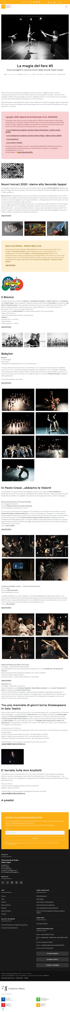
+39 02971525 (7, 868)
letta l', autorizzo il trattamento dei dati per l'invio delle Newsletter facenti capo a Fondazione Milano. (32, 843)
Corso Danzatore (12, 139)
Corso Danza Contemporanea (44, 902)
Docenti (3, 902)
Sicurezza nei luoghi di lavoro (9, 928)
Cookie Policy (19, 978)
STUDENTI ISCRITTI (52, 959)
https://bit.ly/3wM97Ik (25, 152)
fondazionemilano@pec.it (11, 872)
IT (65, 2)
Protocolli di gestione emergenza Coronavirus (14, 925)
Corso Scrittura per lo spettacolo (45, 905)
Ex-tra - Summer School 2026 (44, 948)
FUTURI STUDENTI (52, 953)
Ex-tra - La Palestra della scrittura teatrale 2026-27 (50, 945)
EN (68, 2)
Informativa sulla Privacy (16, 842)
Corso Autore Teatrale (14, 142)
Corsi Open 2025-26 (41, 923)
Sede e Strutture (6, 911)
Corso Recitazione (41, 896)
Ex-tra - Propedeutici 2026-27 (44, 942)
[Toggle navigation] (66, 6)
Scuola (3, 896)
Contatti (3, 914)
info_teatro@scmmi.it (11, 870)
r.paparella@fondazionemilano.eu (13, 744)
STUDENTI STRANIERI (52, 965)
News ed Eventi (5, 905)
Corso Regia (39, 899)
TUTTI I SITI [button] (4, 2)
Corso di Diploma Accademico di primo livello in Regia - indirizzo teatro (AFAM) (33, 135)
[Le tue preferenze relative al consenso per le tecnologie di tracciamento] (3, 1009)
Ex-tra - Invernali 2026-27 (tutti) (45, 934)
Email (7, 829)
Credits (26, 978)
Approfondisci (6, 215)
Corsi (2, 899)
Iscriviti (35, 838)
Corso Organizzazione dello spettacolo (47, 908)
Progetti (3, 908)
